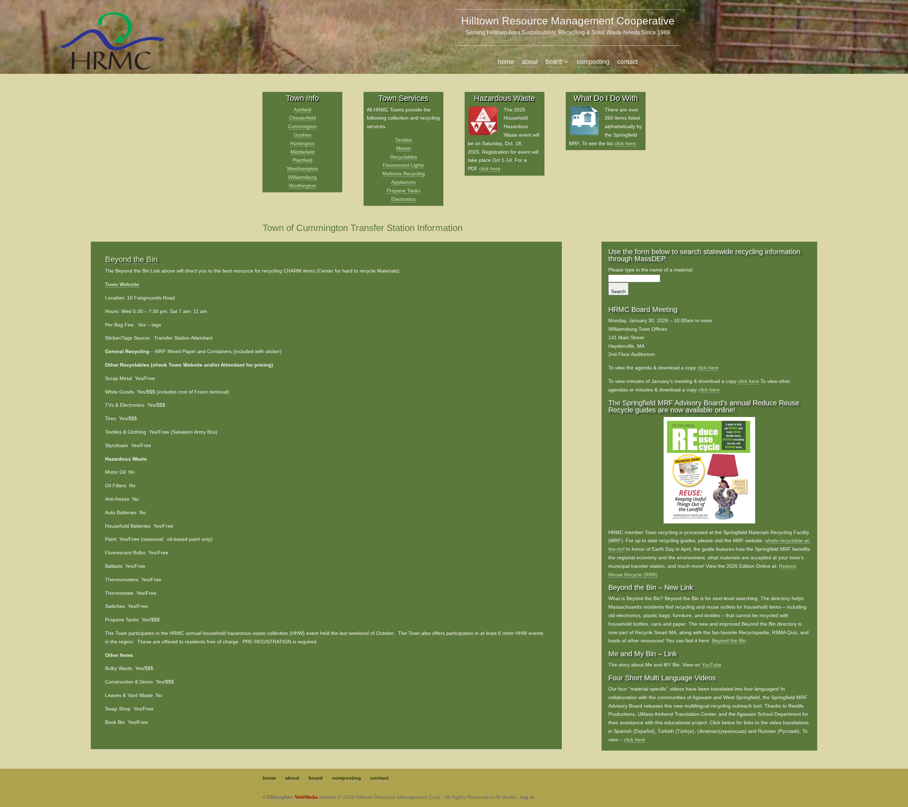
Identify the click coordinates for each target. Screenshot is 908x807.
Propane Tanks (403, 190)
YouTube (711, 665)
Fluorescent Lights (403, 165)
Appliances (403, 182)
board (554, 62)
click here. (625, 143)
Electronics (403, 199)
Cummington (302, 126)
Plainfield (302, 160)
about (530, 62)
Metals (403, 148)
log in (527, 797)
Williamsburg (302, 177)
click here (489, 168)
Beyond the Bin (131, 259)
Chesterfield (302, 118)
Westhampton (302, 168)
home (506, 62)
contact (627, 62)
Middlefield (302, 152)
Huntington (302, 143)
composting (593, 62)
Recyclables (403, 157)
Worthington (302, 185)
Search (618, 291)
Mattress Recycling (403, 173)
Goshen (302, 135)
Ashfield (302, 109)
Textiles (403, 140)
